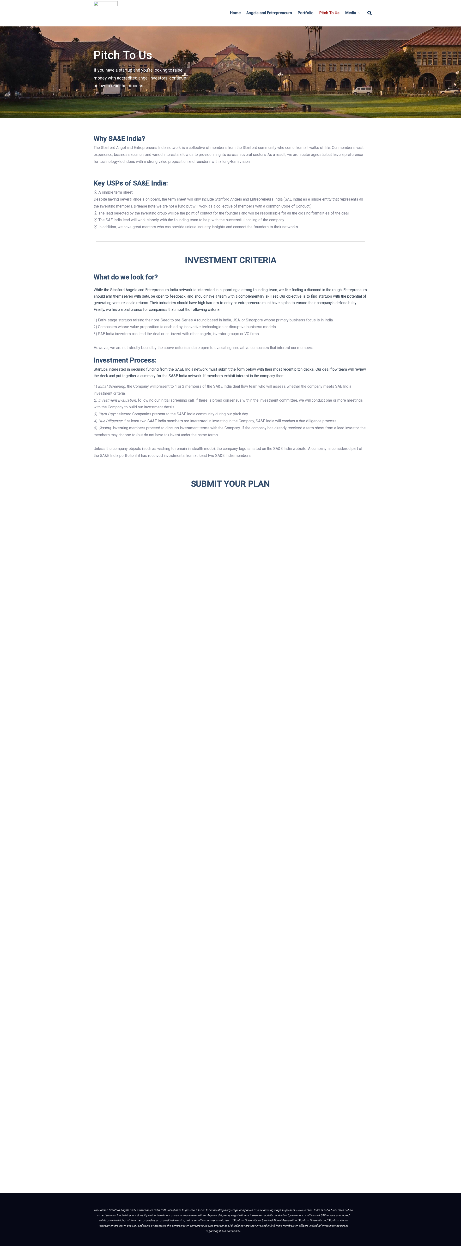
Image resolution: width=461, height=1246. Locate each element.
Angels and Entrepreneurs (269, 13)
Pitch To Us (329, 13)
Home (235, 13)
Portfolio (306, 13)
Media (350, 13)
